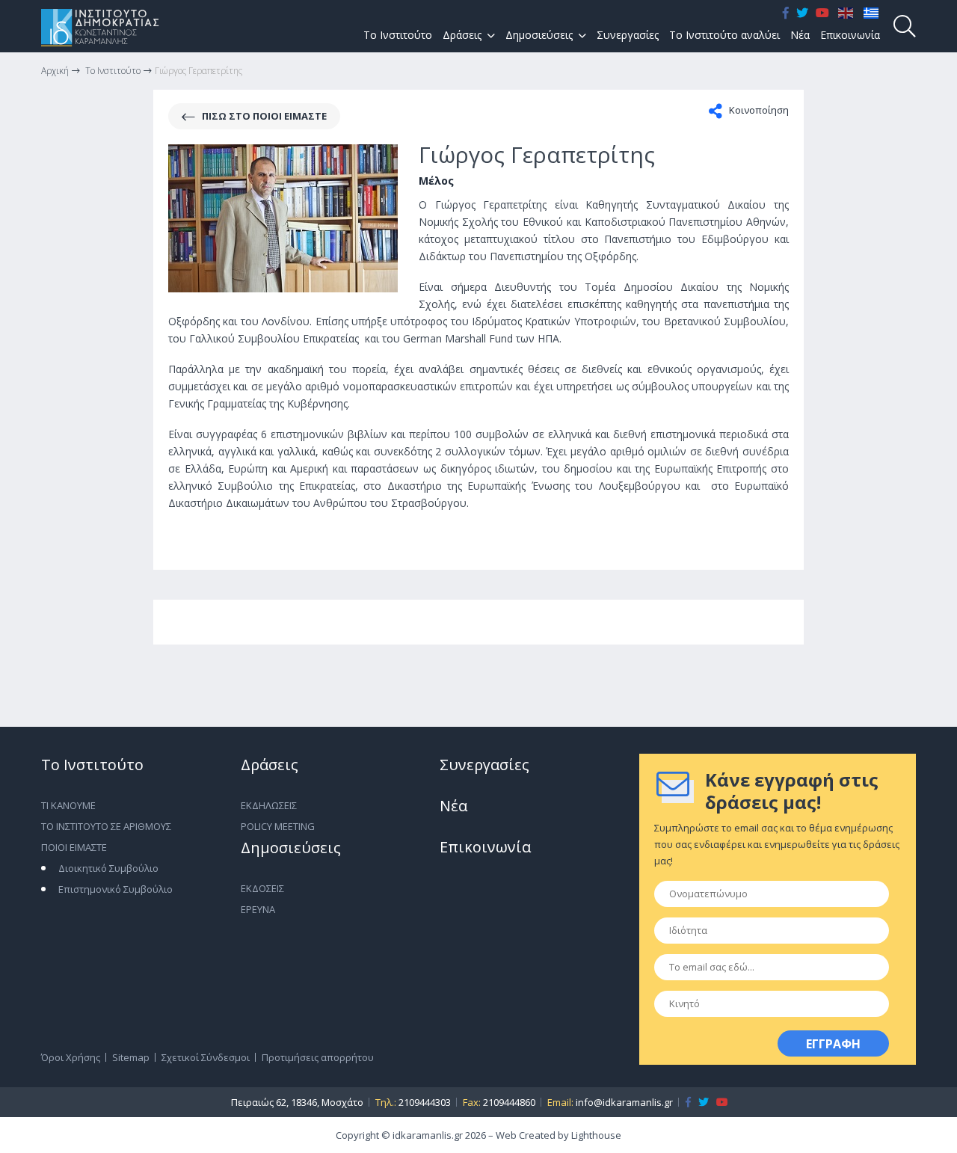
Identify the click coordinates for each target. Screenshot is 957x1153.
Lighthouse (596, 1135)
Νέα (800, 35)
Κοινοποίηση (758, 110)
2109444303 (425, 1102)
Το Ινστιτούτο (397, 35)
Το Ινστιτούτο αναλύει (724, 35)
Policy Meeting (278, 826)
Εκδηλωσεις (269, 805)
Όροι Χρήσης (70, 1057)
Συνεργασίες (628, 35)
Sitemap (131, 1057)
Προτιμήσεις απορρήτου (318, 1057)
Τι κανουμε (68, 805)
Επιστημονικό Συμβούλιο (115, 889)
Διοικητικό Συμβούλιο (108, 868)
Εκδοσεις (262, 888)
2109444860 (509, 1102)
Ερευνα (258, 909)
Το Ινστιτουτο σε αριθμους (106, 826)
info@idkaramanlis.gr (624, 1102)
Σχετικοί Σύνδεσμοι (205, 1057)
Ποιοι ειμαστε (74, 847)
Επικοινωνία (850, 35)
